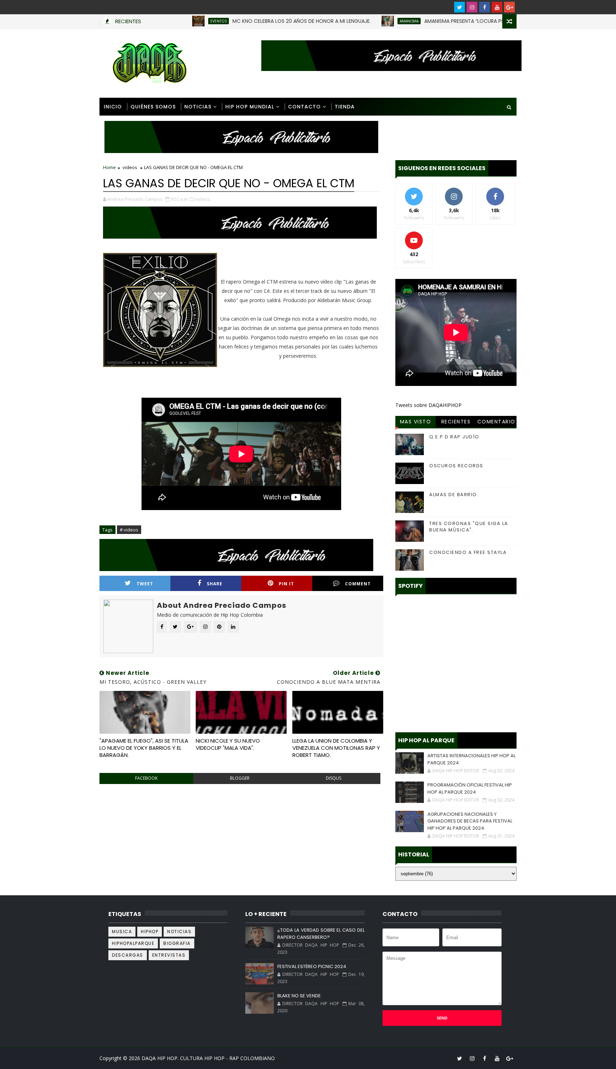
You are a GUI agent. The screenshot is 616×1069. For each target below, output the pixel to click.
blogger (240, 778)
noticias (179, 931)
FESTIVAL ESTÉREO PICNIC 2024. (312, 966)
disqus (333, 778)
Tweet (145, 584)
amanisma (380, 21)
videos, (203, 199)
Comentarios (496, 422)
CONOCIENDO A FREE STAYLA (468, 552)
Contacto (304, 106)
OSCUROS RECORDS (456, 465)
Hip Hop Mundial (249, 106)
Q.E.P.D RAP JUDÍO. (455, 436)
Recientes (456, 421)
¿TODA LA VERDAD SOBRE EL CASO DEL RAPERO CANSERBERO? (320, 934)
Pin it (286, 584)
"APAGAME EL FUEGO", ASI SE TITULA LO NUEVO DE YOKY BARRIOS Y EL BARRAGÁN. (143, 748)
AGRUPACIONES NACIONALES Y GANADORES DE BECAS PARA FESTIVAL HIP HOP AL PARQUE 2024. (469, 821)
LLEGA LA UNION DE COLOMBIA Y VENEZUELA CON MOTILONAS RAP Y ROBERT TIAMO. (336, 748)
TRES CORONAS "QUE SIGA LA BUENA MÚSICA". (468, 526)
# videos (129, 529)
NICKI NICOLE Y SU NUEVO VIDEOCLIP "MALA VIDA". (228, 744)
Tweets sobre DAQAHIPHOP (428, 405)
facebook (146, 778)
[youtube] (497, 7)
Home (109, 167)
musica (122, 931)
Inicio (113, 106)
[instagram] (472, 7)
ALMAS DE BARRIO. (453, 494)
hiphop (149, 931)
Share (214, 584)
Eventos (190, 21)
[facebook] (484, 7)
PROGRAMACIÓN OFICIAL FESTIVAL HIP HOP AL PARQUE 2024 (469, 788)
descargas (127, 955)
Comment (358, 584)
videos (130, 167)
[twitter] (459, 7)
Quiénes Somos (153, 106)
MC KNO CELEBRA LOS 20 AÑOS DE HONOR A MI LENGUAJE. (273, 21)
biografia (177, 943)
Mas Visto (415, 421)
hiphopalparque (133, 943)
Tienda (345, 106)
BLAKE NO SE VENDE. (299, 995)
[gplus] (509, 7)
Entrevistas (169, 955)
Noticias (197, 106)
